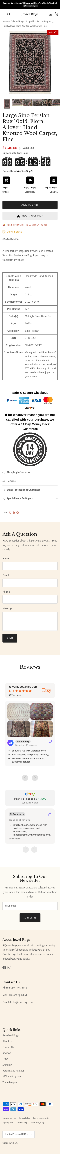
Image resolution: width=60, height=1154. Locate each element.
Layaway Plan (7, 1123)
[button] (14, 838)
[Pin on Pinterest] (17, 512)
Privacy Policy (24, 1118)
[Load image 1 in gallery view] (30, 62)
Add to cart (30, 205)
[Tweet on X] (10, 512)
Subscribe (30, 917)
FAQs (5, 1059)
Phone (6, 592)
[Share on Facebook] (14, 512)
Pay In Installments (40, 1118)
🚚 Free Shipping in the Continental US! (24, 225)
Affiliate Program (11, 1076)
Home (5, 21)
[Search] (10, 14)
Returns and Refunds (13, 1070)
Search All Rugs (10, 1035)
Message (7, 608)
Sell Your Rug (22, 1123)
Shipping (7, 1065)
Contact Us (8, 1047)
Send (9, 638)
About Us (7, 1041)
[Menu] (3, 14)
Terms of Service (9, 1118)
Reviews (6, 1053)
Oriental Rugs (17, 21)
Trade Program (10, 1082)
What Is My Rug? (37, 1123)
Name (6, 558)
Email (5, 575)
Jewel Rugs (13, 1143)
